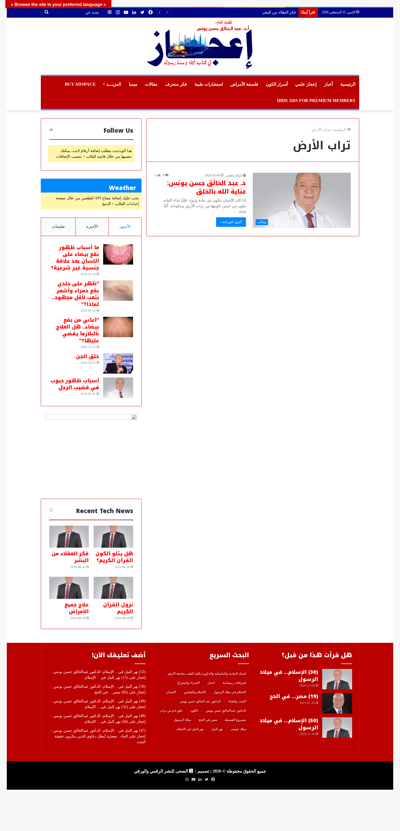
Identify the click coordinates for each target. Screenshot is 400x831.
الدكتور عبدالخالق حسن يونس (226, 710)
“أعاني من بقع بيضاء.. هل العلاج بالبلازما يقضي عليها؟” (77, 330)
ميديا (133, 84)
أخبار (328, 84)
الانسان (171, 692)
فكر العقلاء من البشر (70, 557)
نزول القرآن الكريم (281, 12)
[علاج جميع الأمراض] (69, 588)
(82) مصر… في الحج (111, 692)
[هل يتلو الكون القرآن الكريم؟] (113, 537)
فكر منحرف (176, 84)
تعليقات (58, 226)
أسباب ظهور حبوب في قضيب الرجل (75, 384)
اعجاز (211, 683)
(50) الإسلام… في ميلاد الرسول (289, 724)
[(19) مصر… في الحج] (337, 703)
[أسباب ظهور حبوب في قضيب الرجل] (118, 387)
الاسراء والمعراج (188, 683)
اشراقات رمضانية (234, 683)
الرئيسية (347, 84)
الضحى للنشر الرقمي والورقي (161, 771)
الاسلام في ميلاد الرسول (229, 692)
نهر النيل (217, 729)
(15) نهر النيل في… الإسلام (106, 677)
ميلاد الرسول (182, 720)
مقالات (151, 84)
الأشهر (125, 226)
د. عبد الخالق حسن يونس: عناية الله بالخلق (206, 187)
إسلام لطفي (234, 175)
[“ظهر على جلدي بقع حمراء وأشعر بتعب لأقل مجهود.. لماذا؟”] (118, 290)
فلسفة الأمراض (244, 84)
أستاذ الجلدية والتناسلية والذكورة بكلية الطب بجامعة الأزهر (207, 673)
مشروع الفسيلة (235, 720)
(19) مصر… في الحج (294, 696)
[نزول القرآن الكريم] (113, 588)
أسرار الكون (277, 84)
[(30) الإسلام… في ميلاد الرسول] (337, 679)
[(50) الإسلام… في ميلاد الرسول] (337, 727)
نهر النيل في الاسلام (190, 729)
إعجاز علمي (305, 84)
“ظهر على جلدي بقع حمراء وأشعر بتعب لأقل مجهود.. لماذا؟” (75, 294)
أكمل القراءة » (231, 222)
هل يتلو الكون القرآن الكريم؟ (114, 557)
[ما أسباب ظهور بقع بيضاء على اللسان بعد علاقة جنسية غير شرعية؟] (118, 254)
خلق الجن (87, 356)
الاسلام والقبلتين (195, 692)
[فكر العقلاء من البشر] (69, 537)
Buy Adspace (80, 84)
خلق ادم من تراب (171, 710)
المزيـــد (113, 84)
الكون (194, 710)
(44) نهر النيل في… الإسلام (106, 722)
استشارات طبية (209, 84)
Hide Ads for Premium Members (316, 100)
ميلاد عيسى (238, 729)
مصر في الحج (208, 720)
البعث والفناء (237, 701)
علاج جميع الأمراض (76, 608)
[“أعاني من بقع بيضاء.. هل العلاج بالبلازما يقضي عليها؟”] (118, 327)
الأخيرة (92, 226)
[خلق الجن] (118, 363)
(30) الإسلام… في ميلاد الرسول (289, 676)
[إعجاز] (200, 46)
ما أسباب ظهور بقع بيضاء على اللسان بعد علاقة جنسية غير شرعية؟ (75, 258)
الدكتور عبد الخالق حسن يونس (200, 701)
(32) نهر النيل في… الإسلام (106, 707)
